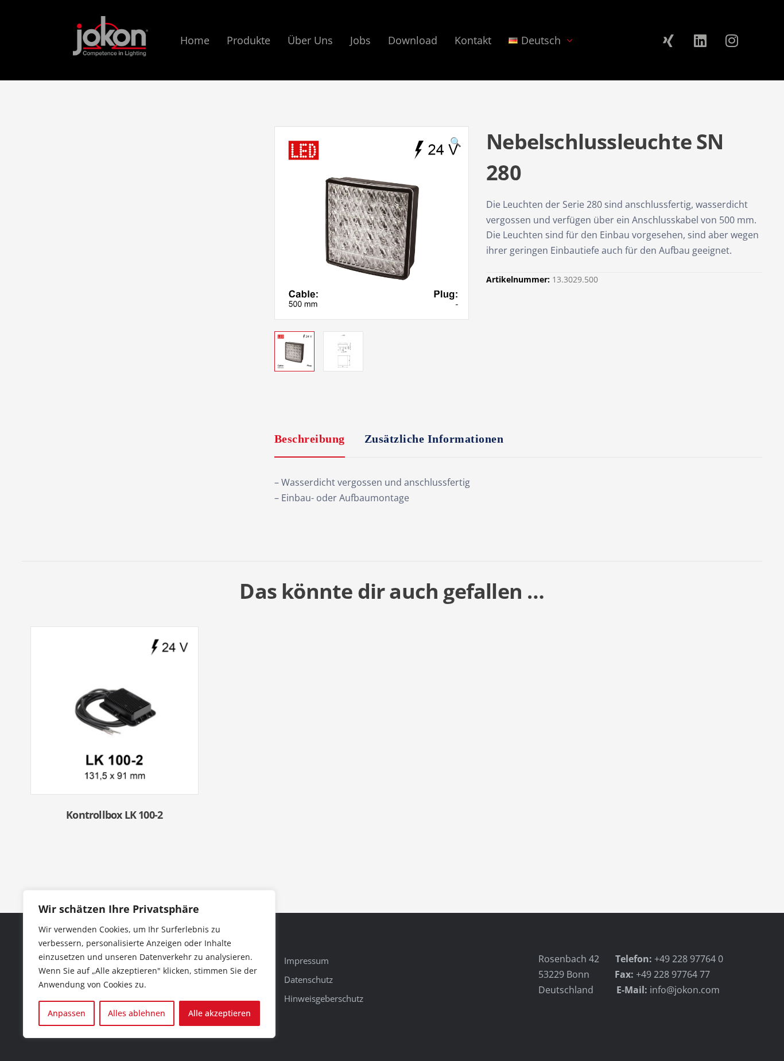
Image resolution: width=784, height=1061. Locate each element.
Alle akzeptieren (219, 1013)
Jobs (360, 40)
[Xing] (668, 40)
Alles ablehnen (136, 1013)
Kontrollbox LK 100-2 (114, 815)
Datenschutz (308, 979)
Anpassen (67, 1013)
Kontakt (473, 40)
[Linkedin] (700, 40)
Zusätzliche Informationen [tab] (434, 438)
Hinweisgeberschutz (323, 998)
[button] (456, 143)
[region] (149, 964)
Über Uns (310, 40)
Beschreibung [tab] (309, 438)
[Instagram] (731, 40)
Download (412, 40)
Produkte (248, 40)
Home (194, 40)
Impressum (306, 960)
